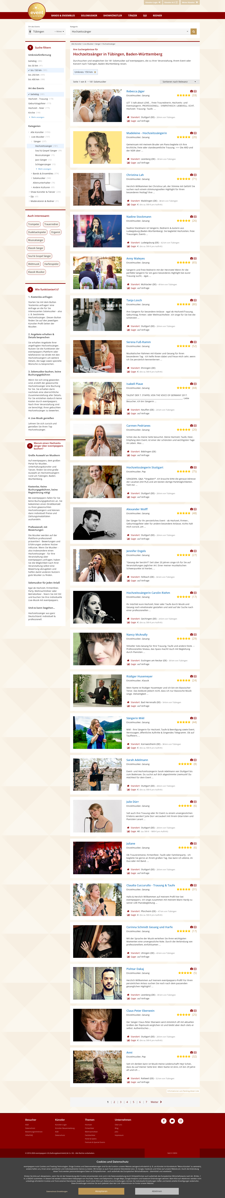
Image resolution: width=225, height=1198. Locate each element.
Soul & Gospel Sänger (39, 255)
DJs (145, 15)
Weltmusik (33, 263)
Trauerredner (51, 224)
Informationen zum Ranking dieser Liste (183, 1091)
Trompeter (33, 224)
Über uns (118, 1124)
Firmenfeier (89, 1128)
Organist (55, 232)
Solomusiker (89, 15)
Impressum (119, 1135)
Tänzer (132, 15)
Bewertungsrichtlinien (34, 1131)
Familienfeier (90, 1135)
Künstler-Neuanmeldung (65, 1128)
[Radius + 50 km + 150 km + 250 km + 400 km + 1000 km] (60, 31)
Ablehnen (157, 1191)
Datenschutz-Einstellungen (57, 1191)
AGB (27, 1124)
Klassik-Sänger (35, 248)
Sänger (98, 44)
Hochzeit (88, 1124)
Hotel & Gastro (91, 1139)
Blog (116, 1128)
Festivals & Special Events (95, 1142)
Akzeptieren (101, 1191)
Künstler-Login (61, 1124)
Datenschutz (30, 1128)
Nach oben (172, 1153)
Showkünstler (112, 15)
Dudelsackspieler (37, 232)
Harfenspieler (51, 263)
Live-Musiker (88, 44)
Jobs (116, 1131)
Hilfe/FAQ (29, 1135)
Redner (157, 15)
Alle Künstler (76, 44)
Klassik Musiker (36, 271)
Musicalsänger (35, 240)
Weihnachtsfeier (91, 1131)
